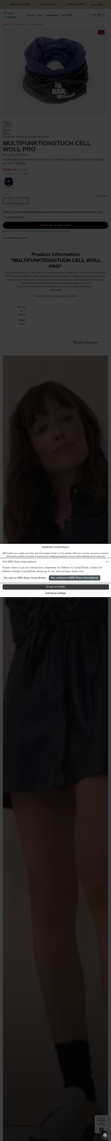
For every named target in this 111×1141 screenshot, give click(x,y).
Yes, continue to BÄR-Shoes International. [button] (74, 578)
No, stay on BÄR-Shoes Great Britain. (25, 578)
